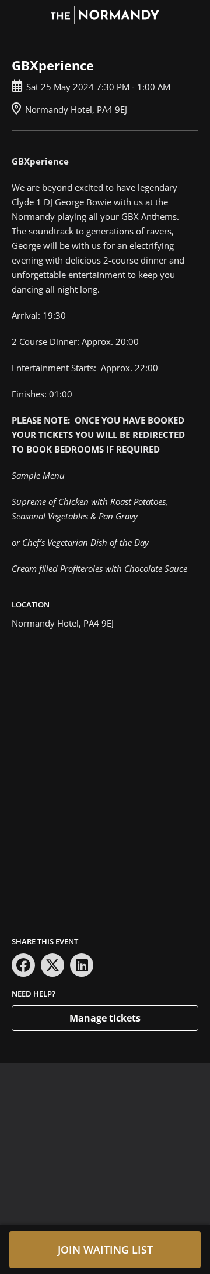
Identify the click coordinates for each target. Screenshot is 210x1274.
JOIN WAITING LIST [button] (105, 1250)
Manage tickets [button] (105, 1018)
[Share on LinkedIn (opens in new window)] (81, 965)
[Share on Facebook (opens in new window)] (23, 965)
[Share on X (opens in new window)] (52, 965)
